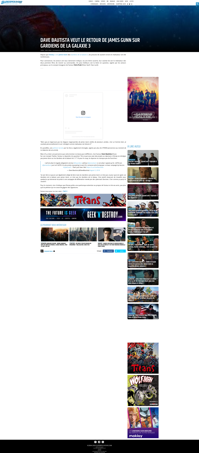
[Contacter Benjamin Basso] (54, 251)
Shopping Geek (121, 4)
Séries (103, 1)
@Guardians (78, 163)
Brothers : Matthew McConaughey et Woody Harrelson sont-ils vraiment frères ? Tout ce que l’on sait (141, 229)
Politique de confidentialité (99, 448)
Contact (99, 450)
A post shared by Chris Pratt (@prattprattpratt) (83, 136)
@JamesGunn (92, 163)
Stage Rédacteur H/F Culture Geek (99, 451)
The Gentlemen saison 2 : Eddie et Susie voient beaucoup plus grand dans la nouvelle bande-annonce (142, 264)
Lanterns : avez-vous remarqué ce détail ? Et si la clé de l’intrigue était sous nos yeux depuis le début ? (142, 281)
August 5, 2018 (95, 170)
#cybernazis (67, 167)
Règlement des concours (99, 452)
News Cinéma (48, 50)
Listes (132, 1)
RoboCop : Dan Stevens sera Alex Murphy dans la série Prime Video (142, 316)
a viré (58, 55)
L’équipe (99, 449)
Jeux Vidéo (120, 1)
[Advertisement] (83, 79)
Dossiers (103, 4)
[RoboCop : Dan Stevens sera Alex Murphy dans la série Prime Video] (143, 311)
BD (107, 1)
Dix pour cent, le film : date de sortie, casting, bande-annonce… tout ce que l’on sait (142, 247)
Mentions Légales (99, 447)
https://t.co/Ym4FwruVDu (94, 167)
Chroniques (94, 4)
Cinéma (97, 1)
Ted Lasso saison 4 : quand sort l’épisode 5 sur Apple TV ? (143, 196)
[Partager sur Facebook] (108, 251)
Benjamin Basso (58, 50)
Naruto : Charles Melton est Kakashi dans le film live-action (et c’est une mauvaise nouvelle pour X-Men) (111, 244)
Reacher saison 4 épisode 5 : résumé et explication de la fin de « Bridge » (141, 179)
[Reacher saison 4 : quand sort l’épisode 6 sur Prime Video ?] (143, 158)
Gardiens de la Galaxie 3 (79, 55)
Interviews (111, 4)
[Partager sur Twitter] (120, 251)
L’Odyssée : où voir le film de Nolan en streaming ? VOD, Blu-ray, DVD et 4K (80, 244)
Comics (91, 1)
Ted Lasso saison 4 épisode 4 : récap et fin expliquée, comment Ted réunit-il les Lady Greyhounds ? (143, 212)
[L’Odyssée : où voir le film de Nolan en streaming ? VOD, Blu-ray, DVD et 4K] (83, 234)
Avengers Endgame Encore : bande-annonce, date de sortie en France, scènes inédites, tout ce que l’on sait (54, 244)
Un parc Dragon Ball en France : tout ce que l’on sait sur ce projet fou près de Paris (141, 298)
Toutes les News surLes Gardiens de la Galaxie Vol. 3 (143, 116)
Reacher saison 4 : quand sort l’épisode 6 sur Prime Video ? (142, 162)
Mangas (112, 1)
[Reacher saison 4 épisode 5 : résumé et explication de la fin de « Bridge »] (143, 175)
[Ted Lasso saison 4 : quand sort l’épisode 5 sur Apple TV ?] (143, 192)
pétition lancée (58, 148)
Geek (126, 1)
